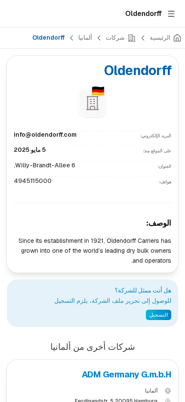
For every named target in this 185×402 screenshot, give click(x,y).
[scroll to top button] (171, 331)
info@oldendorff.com (45, 134)
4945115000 (33, 181)
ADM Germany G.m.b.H (126, 374)
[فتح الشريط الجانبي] (171, 14)
